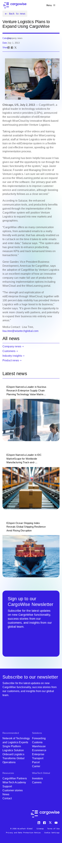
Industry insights (12, 355)
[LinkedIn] (8, 48)
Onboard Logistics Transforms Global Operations (13, 758)
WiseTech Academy (14, 782)
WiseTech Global (41, 773)
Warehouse (39, 746)
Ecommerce (39, 750)
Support (7, 786)
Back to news (17, 13)
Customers (8, 351)
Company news (11, 346)
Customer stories (12, 790)
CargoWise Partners (14, 778)
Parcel (36, 762)
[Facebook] (12, 48)
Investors (37, 778)
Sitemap (40, 829)
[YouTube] (57, 822)
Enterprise (38, 754)
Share (5, 47)
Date (4, 43)
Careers (37, 782)
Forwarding (39, 738)
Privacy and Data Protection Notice (23, 833)
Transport (37, 758)
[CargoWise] (14, 5)
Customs (37, 742)
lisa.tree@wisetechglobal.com (20, 331)
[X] (15, 48)
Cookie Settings (52, 833)
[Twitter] (50, 822)
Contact (7, 798)
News (5, 794)
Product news (10, 360)
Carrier (36, 766)
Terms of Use (53, 829)
